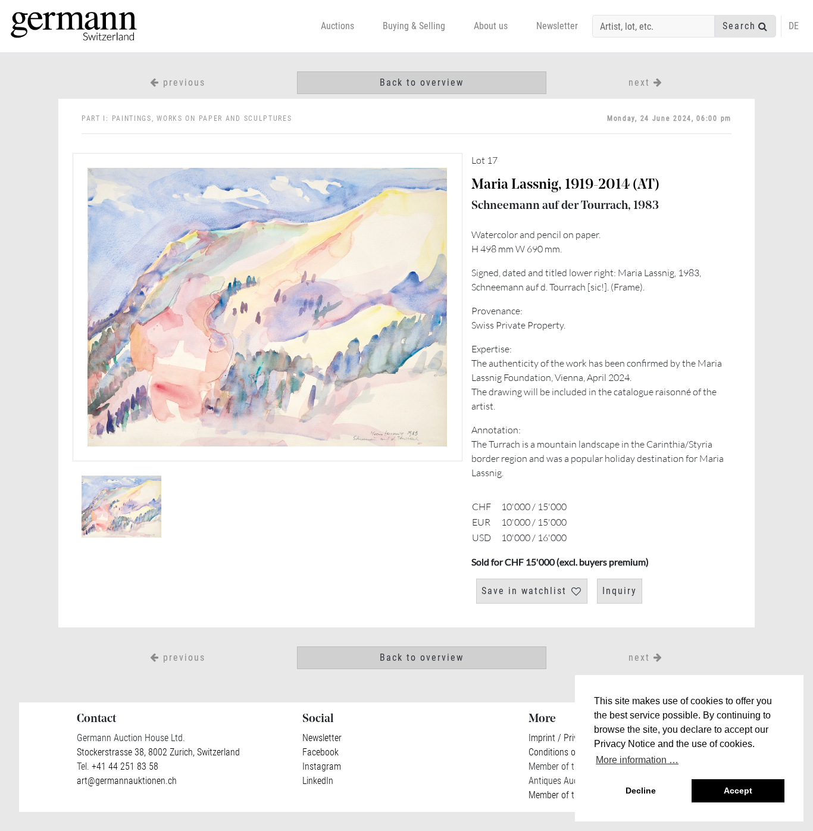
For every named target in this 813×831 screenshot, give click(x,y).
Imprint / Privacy (560, 737)
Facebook (320, 752)
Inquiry (619, 590)
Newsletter (557, 26)
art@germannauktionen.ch (127, 780)
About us (491, 26)
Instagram (321, 766)
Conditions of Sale (562, 752)
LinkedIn (317, 780)
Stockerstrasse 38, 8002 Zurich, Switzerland (158, 752)
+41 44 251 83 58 (123, 766)
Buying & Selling (414, 26)
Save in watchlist (524, 590)
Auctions (337, 26)
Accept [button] (738, 790)
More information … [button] (637, 760)
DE (794, 26)
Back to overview (422, 82)
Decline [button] (641, 790)
